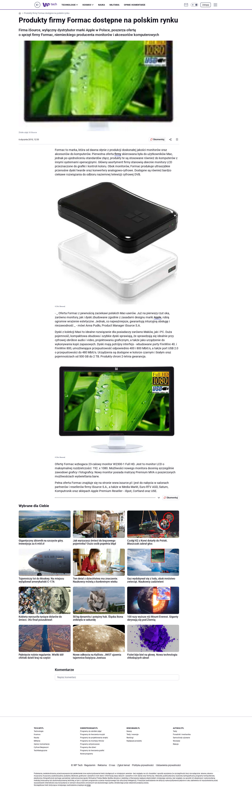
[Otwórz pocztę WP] (186, 4)
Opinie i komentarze (134, 5)
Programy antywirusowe (89, 744)
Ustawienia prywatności (168, 765)
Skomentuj (158, 139)
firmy (117, 154)
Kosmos (87, 5)
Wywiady (176, 741)
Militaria (114, 5)
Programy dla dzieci (88, 747)
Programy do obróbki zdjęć (91, 731)
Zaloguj (205, 5)
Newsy (129, 731)
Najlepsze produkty (134, 741)
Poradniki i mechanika (182, 734)
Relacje (175, 744)
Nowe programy (86, 754)
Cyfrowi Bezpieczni (41, 747)
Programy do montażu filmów (92, 741)
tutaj (88, 785)
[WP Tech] (52, 4)
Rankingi (130, 738)
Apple (157, 317)
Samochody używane (181, 738)
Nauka (101, 5)
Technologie (69, 5)
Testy (175, 731)
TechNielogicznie (40, 751)
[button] (194, 5)
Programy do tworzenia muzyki (92, 734)
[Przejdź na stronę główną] (37, 7)
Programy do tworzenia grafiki (92, 751)
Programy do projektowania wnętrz (94, 738)
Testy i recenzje (132, 734)
